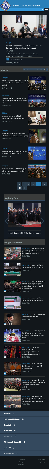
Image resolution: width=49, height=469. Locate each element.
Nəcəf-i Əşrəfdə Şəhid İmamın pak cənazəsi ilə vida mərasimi (32, 366)
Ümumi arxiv (21, 464)
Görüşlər (8, 43)
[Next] (25, 188)
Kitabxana (8, 431)
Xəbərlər (7, 414)
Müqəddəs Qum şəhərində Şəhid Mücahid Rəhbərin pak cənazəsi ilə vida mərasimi (33, 399)
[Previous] (19, 184)
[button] (46, 9)
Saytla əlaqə (42, 462)
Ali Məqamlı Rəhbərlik (12, 442)
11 (39, 184)
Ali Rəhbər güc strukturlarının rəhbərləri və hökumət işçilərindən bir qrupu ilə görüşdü (15, 83)
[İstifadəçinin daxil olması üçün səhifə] (42, 9)
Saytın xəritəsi (41, 459)
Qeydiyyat (21, 462)
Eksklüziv (8, 425)
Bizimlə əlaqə (9, 453)
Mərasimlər (5, 95)
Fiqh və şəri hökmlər (12, 419)
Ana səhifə (21, 459)
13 (20, 188)
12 (44, 184)
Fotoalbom (8, 436)
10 (33, 184)
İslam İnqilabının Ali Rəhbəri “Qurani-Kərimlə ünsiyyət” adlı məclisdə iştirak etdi (14, 100)
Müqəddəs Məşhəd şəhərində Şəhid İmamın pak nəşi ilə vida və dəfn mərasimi (33, 251)
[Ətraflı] (7, 59)
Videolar (7, 448)
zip (17, 63)
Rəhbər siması (27, 314)
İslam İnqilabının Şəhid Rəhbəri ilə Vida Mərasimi (24, 233)
